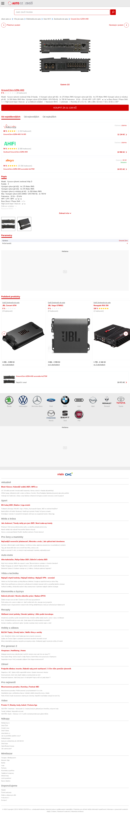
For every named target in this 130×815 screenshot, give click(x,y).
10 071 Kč (121, 169)
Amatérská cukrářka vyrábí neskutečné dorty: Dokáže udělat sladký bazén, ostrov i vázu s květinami (32, 618)
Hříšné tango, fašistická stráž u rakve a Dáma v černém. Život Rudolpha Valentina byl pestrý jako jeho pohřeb (35, 493)
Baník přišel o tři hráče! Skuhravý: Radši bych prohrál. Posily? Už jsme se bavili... (26, 511)
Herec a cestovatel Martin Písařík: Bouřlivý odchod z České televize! (22, 532)
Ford (51, 406)
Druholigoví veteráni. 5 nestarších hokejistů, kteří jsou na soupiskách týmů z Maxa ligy (28, 514)
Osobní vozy (5, 728)
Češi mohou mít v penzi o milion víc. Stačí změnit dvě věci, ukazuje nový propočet (26, 602)
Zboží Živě (4, 725)
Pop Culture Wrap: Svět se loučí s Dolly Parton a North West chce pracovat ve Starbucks (28, 656)
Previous (4, 334)
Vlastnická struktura (77, 811)
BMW (65, 406)
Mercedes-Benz (37, 406)
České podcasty (6, 792)
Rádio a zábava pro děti (8, 795)
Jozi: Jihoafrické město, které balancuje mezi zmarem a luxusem (21, 636)
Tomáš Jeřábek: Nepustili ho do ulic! (12, 711)
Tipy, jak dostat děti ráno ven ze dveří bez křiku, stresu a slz (19, 547)
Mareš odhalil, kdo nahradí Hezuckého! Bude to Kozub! (18, 529)
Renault (107, 406)
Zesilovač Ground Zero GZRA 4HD (15, 152)
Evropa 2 (4, 800)
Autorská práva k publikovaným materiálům (59, 809)
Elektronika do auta (33, 19)
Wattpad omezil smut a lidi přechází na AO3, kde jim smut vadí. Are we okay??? (25, 654)
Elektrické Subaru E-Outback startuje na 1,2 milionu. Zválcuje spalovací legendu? (26, 568)
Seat (65, 421)
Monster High (5, 760)
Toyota (121, 406)
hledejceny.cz (5, 723)
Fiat (79, 421)
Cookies (53, 811)
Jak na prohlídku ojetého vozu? (11, 736)
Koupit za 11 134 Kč (65, 107)
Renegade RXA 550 (101, 305)
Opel (93, 406)
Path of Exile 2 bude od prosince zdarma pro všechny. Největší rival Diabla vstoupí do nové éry (30, 696)
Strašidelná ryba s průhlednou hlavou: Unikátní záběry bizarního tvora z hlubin (25, 693)
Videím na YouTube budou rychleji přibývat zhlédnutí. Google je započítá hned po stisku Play (29, 581)
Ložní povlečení (6, 778)
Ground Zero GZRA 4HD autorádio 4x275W (18, 169)
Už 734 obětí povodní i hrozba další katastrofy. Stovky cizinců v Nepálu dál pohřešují (27, 490)
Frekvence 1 (5, 797)
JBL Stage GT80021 (55, 305)
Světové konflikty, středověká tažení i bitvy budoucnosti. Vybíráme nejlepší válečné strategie (29, 586)
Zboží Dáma (5, 730)
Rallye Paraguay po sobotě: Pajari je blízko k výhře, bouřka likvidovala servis (25, 566)
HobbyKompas (5, 738)
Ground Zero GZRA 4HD (12, 90)
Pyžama (3, 768)
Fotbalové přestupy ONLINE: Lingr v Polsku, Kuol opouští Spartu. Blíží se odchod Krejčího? (29, 508)
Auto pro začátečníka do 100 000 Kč (12, 741)
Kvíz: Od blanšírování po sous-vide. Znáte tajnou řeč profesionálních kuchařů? (25, 620)
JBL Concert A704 (9, 305)
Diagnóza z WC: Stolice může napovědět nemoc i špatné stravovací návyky (24, 672)
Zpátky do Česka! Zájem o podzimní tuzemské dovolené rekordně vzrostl (24, 638)
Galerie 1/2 (65, 85)
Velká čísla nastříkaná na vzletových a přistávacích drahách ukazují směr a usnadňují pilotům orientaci (33, 584)
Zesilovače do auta (61, 19)
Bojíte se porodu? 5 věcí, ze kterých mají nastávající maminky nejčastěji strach (25, 550)
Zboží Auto (4, 743)
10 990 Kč (121, 152)
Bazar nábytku (5, 781)
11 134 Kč (121, 134)
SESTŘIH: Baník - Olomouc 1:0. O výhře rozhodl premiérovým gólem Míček (24, 714)
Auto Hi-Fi (47, 19)
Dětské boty (5, 775)
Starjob (3, 790)
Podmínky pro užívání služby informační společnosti (90, 809)
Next (126, 334)
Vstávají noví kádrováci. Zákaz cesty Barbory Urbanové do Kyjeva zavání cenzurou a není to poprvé (32, 496)
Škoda (9, 406)
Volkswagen (23, 406)
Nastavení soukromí (63, 811)
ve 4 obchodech (8, 365)
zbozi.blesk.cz (5, 733)
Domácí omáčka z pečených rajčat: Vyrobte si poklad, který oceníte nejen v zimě (26, 623)
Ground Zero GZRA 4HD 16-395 (14, 134)
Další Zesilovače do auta (10, 303)
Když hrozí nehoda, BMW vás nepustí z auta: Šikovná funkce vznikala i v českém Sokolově (29, 563)
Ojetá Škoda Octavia (7, 746)
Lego (2, 765)
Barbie (3, 763)
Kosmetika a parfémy (7, 770)
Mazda (51, 421)
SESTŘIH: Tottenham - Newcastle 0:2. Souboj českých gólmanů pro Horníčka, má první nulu (29, 708)
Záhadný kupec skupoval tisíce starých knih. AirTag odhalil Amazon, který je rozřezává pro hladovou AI (33, 605)
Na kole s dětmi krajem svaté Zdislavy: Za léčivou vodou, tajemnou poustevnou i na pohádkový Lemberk (33, 545)
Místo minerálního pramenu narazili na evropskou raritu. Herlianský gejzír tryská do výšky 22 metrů (32, 641)
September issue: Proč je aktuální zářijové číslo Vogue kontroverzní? (22, 659)
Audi (79, 406)
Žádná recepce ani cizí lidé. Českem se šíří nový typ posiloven (20, 599)
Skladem (123, 162)
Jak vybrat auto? (6, 748)
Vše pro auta (18, 19)
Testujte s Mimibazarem (8, 757)
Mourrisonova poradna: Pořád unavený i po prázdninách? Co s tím (21, 690)
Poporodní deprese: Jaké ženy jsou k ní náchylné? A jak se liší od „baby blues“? (26, 677)
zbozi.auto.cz (6, 19)
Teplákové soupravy (7, 773)
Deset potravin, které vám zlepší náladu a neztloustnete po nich (20, 675)
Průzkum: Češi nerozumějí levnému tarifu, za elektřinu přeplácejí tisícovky (24, 527)
